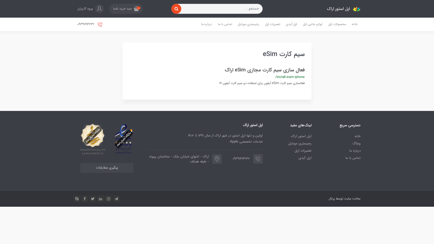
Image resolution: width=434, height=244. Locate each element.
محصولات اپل (337, 24)
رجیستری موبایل (248, 24)
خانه (355, 24)
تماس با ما (225, 24)
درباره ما (206, 24)
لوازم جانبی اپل (312, 24)
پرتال (332, 198)
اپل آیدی (291, 24)
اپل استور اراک (301, 136)
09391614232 (86, 24)
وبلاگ (356, 143)
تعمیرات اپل (272, 24)
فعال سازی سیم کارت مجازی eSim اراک (265, 70)
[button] (126, 9)
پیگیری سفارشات (107, 167)
